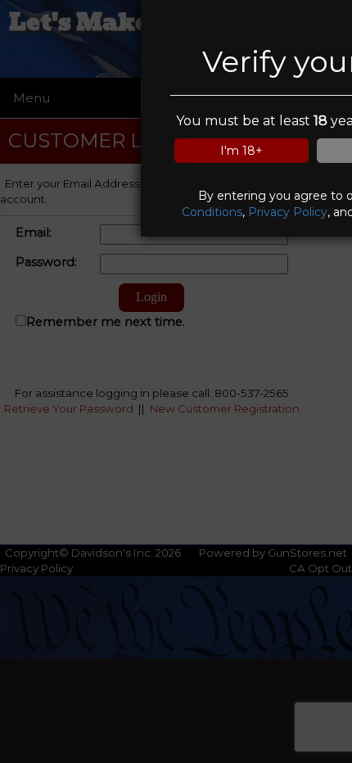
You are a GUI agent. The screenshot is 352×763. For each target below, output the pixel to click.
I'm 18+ (241, 150)
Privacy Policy (287, 212)
